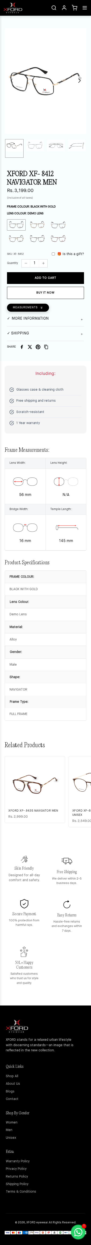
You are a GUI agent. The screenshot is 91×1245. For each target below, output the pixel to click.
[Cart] (74, 8)
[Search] (54, 8)
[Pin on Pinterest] (38, 347)
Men (9, 1130)
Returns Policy (17, 1176)
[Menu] (85, 8)
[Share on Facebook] (21, 347)
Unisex (11, 1137)
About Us (13, 1083)
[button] (79, 80)
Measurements (25, 307)
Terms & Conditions (21, 1191)
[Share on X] (30, 347)
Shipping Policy (17, 1184)
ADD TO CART (45, 277)
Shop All (12, 1076)
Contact (12, 1099)
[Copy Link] (46, 347)
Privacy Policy (16, 1168)
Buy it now (45, 292)
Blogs (10, 1091)
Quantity (12, 263)
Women (12, 1122)
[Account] (64, 8)
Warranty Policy (18, 1161)
